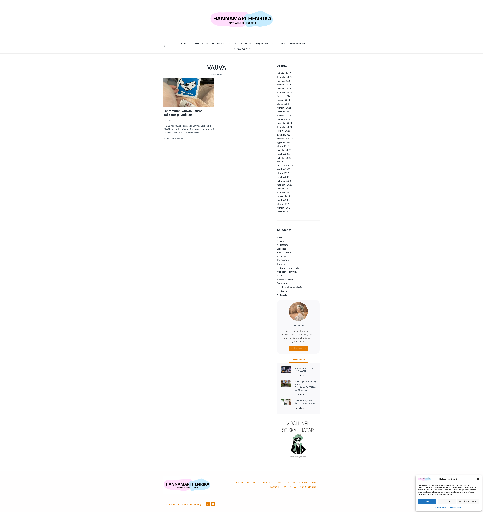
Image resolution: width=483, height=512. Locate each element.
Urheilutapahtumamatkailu (289, 287)
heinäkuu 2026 (284, 73)
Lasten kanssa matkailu (293, 43)
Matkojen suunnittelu (287, 271)
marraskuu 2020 (285, 165)
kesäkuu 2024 (283, 111)
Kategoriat (253, 482)
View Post (300, 376)
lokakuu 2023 (283, 130)
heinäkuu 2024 (284, 107)
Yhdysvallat (282, 295)
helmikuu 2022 (284, 158)
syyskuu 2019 (283, 200)
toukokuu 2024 (284, 115)
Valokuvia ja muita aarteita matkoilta (305, 402)
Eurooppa (281, 248)
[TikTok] (208, 504)
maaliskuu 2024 (284, 123)
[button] (478, 479)
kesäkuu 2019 (283, 211)
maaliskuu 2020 (284, 184)
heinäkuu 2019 (284, 207)
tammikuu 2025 (284, 92)
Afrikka (280, 241)
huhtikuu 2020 (284, 181)
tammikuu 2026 (284, 77)
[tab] (298, 360)
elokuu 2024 (283, 104)
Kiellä (446, 501)
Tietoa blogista (309, 487)
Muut (279, 275)
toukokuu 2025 (284, 84)
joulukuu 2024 (283, 96)
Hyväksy (427, 501)
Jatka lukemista (173, 138)
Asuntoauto (282, 244)
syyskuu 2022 (283, 142)
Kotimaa (281, 264)
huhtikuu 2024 (284, 119)
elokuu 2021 (283, 161)
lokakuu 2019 (283, 196)
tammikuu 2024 (284, 127)
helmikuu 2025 (284, 88)
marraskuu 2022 (285, 138)
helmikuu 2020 (284, 188)
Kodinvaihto (283, 260)
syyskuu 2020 (283, 169)
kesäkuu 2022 (283, 154)
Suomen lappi (283, 283)
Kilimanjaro (282, 256)
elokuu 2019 (283, 204)
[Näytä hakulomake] (165, 46)
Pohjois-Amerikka (285, 279)
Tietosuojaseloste (441, 507)
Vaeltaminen (283, 291)
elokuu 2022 (283, 146)
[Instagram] (213, 504)
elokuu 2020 (283, 173)
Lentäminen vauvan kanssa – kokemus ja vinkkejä (184, 112)
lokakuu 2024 (283, 100)
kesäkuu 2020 (283, 177)
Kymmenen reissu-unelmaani (304, 370)
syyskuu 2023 (283, 134)
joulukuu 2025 (283, 81)
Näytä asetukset (468, 501)
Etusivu (185, 43)
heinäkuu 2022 (284, 150)
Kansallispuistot (284, 252)
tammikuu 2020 (284, 192)
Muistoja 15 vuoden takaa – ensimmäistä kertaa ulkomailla (305, 385)
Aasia (279, 237)
